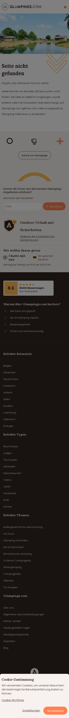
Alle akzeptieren (55, 710)
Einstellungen (31, 710)
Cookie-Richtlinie (13, 700)
